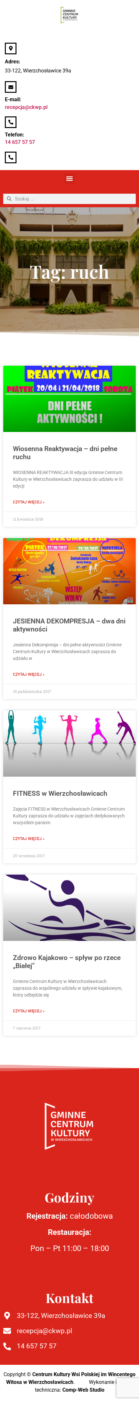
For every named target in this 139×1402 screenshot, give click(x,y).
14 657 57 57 (20, 142)
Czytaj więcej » (29, 502)
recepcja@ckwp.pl (26, 107)
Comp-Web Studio (83, 1390)
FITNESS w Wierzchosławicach (60, 793)
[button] (69, 178)
